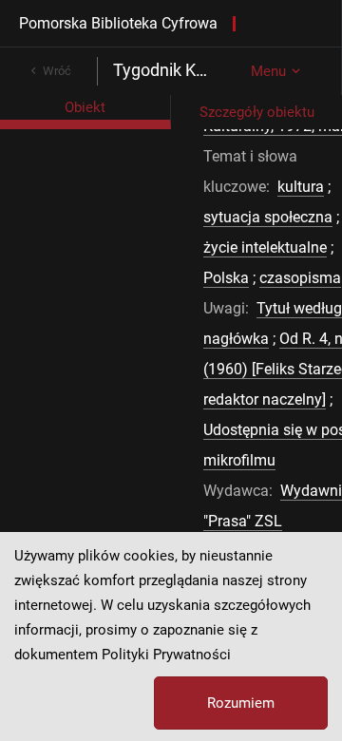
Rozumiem (241, 703)
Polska (226, 278)
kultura (300, 187)
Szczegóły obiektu (257, 112)
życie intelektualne (265, 247)
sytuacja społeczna (267, 217)
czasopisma (300, 278)
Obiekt (85, 107)
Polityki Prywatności (166, 654)
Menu (268, 71)
